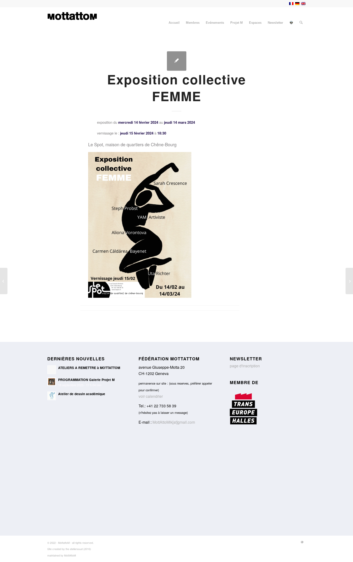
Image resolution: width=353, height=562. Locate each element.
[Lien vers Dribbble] (302, 541)
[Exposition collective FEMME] (176, 61)
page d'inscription (245, 366)
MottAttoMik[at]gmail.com (173, 422)
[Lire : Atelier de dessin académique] (51, 396)
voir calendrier (151, 396)
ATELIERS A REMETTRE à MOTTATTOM (89, 367)
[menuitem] (174, 22)
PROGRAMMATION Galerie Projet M (86, 379)
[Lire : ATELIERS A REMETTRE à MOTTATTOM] (51, 369)
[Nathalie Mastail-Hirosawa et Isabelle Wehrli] (3, 281)
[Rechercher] (301, 22)
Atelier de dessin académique (81, 394)
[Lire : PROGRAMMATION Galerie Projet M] (51, 381)
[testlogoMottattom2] (72, 22)
